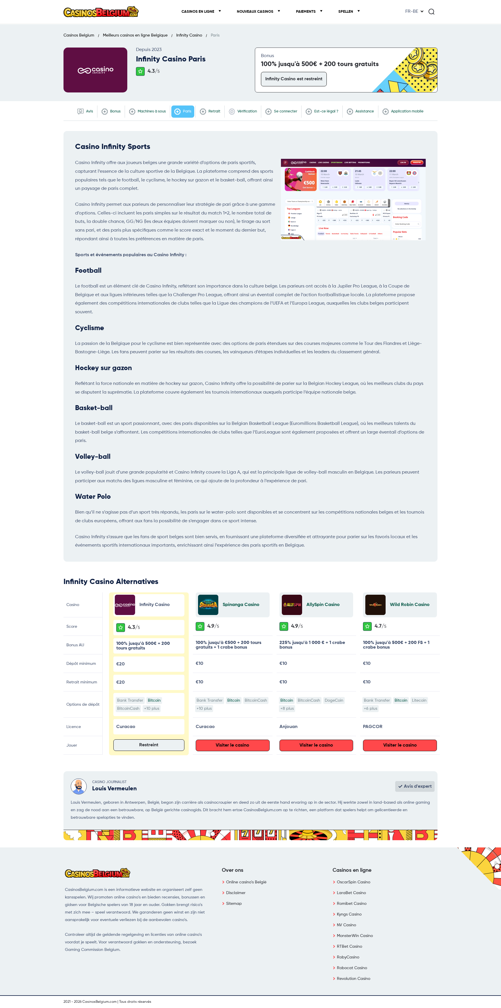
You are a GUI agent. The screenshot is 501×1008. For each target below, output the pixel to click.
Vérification (247, 111)
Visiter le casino (232, 745)
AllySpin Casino (323, 605)
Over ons (232, 870)
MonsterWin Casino (355, 936)
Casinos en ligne (198, 12)
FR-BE (411, 11)
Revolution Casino (353, 979)
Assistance (364, 111)
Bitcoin (154, 700)
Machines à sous (151, 111)
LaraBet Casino (351, 893)
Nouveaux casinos (255, 12)
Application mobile (407, 111)
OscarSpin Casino (353, 882)
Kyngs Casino (349, 914)
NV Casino (346, 925)
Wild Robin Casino (410, 605)
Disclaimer (236, 893)
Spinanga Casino (241, 605)
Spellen (346, 12)
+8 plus (287, 709)
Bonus (115, 111)
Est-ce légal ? (325, 111)
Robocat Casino (352, 968)
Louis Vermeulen (114, 789)
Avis (89, 111)
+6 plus (370, 709)
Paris (186, 111)
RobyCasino (348, 957)
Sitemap (234, 904)
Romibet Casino (351, 904)
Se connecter (285, 111)
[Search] (431, 12)
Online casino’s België (246, 882)
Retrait (214, 111)
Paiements (306, 12)
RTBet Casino (349, 947)
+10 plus (151, 709)
